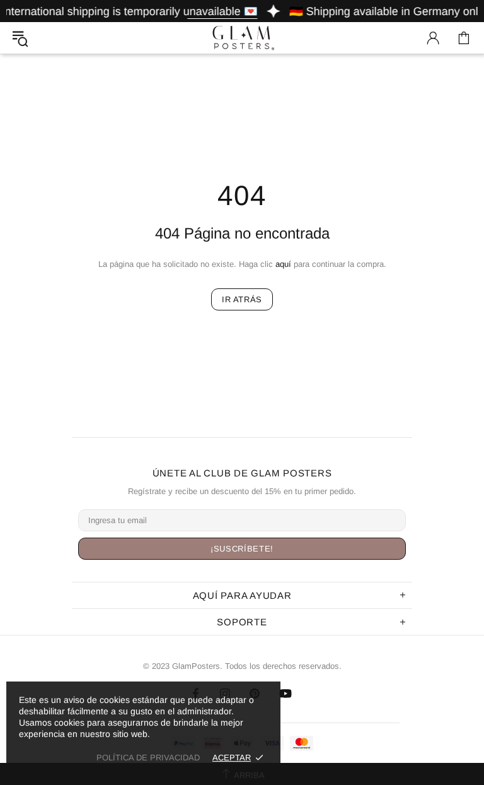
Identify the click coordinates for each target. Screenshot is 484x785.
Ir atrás (242, 299)
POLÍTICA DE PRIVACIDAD (148, 757)
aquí (283, 264)
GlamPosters (242, 37)
